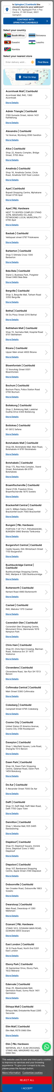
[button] (27, 96)
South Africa (18, 35)
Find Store (43, 62)
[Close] (50, 4)
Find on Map (27, 77)
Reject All (27, 1080)
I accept (27, 1088)
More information (11, 1072)
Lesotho (40, 42)
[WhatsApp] (46, 1046)
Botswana (41, 35)
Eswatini (16, 42)
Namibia (16, 49)
